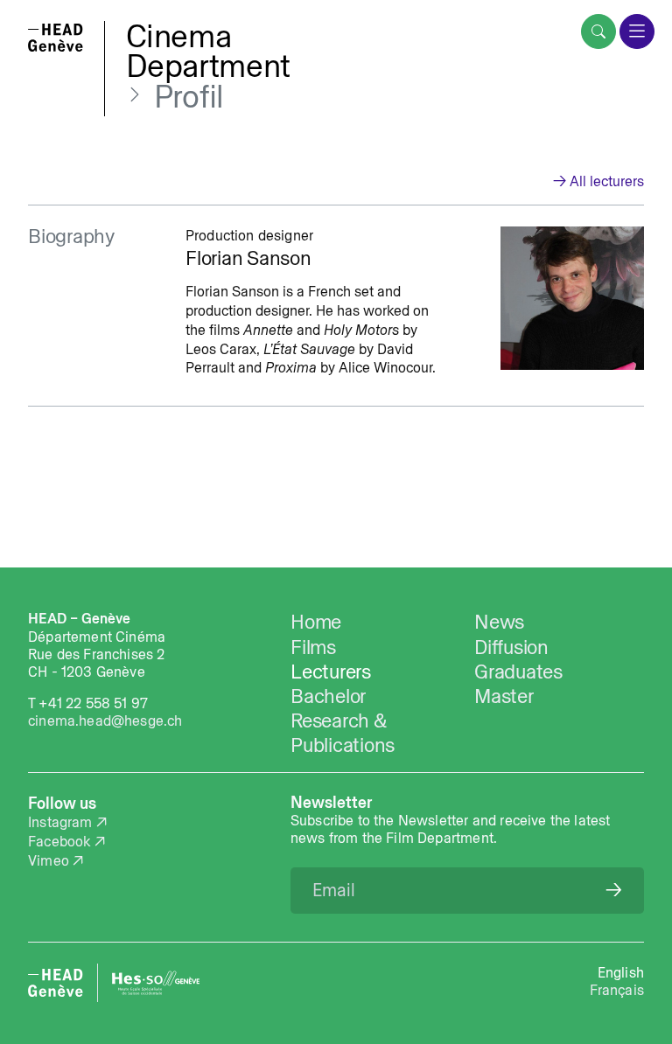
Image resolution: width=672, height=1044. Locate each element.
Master (504, 696)
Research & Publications (342, 732)
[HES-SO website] (156, 983)
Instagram (60, 822)
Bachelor (328, 696)
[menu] (637, 31)
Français (617, 990)
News (499, 621)
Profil (189, 96)
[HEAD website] (55, 983)
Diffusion (511, 647)
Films (313, 647)
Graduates (518, 671)
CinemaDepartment (208, 51)
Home (315, 621)
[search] (598, 31)
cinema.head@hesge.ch (105, 720)
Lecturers (330, 671)
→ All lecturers (598, 181)
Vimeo (48, 860)
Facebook (59, 841)
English (621, 972)
